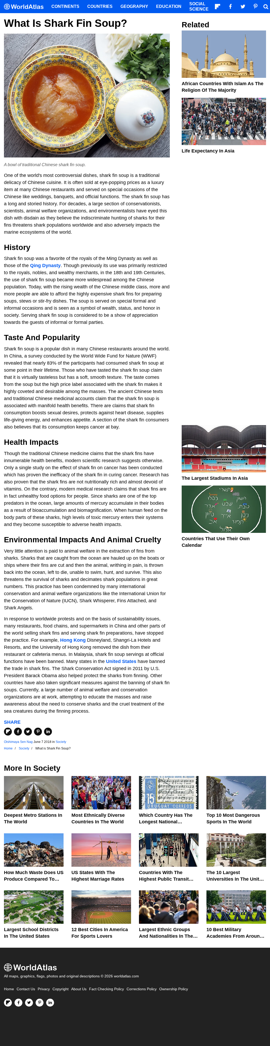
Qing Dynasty (45, 265)
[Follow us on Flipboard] (8, 1003)
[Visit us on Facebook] (18, 1003)
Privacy (44, 989)
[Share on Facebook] (18, 732)
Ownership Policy (173, 989)
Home (9, 989)
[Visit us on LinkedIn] (50, 1003)
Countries (100, 6)
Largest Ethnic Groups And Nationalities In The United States (166, 936)
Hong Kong (73, 640)
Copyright (60, 989)
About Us (78, 989)
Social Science (199, 6)
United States (121, 661)
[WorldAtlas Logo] (25, 7)
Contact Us (26, 989)
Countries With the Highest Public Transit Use (164, 879)
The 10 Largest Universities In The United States (235, 879)
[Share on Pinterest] (38, 732)
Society (61, 742)
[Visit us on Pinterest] (40, 1003)
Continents (65, 6)
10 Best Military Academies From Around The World (234, 936)
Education (168, 6)
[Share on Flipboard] (8, 732)
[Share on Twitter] (28, 732)
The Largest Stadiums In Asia (215, 478)
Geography (134, 6)
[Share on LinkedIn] (48, 732)
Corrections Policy (142, 989)
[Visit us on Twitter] (29, 1003)
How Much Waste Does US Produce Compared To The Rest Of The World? (34, 879)
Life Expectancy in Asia (208, 151)
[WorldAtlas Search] (265, 6)
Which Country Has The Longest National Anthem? (165, 822)
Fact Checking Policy (106, 989)
